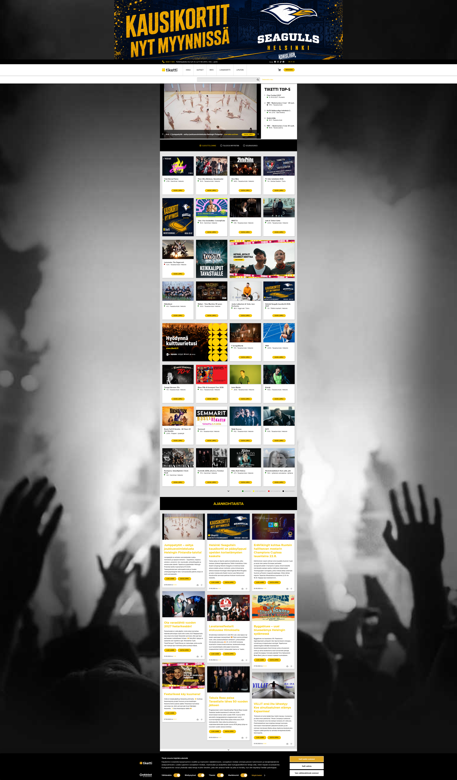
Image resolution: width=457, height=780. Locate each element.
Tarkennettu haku (267, 79)
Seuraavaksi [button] (251, 146)
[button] (163, 134)
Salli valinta (306, 766)
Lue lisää (170, 579)
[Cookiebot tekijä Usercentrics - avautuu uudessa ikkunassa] (145, 775)
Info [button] (212, 70)
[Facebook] (275, 62)
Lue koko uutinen (231, 134)
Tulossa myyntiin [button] (231, 146)
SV (294, 62)
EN (289, 62)
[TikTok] (280, 62)
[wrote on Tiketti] (183, 527)
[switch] (201, 775)
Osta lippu (184, 579)
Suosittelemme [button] (209, 146)
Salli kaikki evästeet (307, 759)
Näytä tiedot (257, 775)
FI (291, 62)
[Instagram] (278, 62)
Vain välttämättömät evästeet (307, 773)
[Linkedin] (283, 62)
